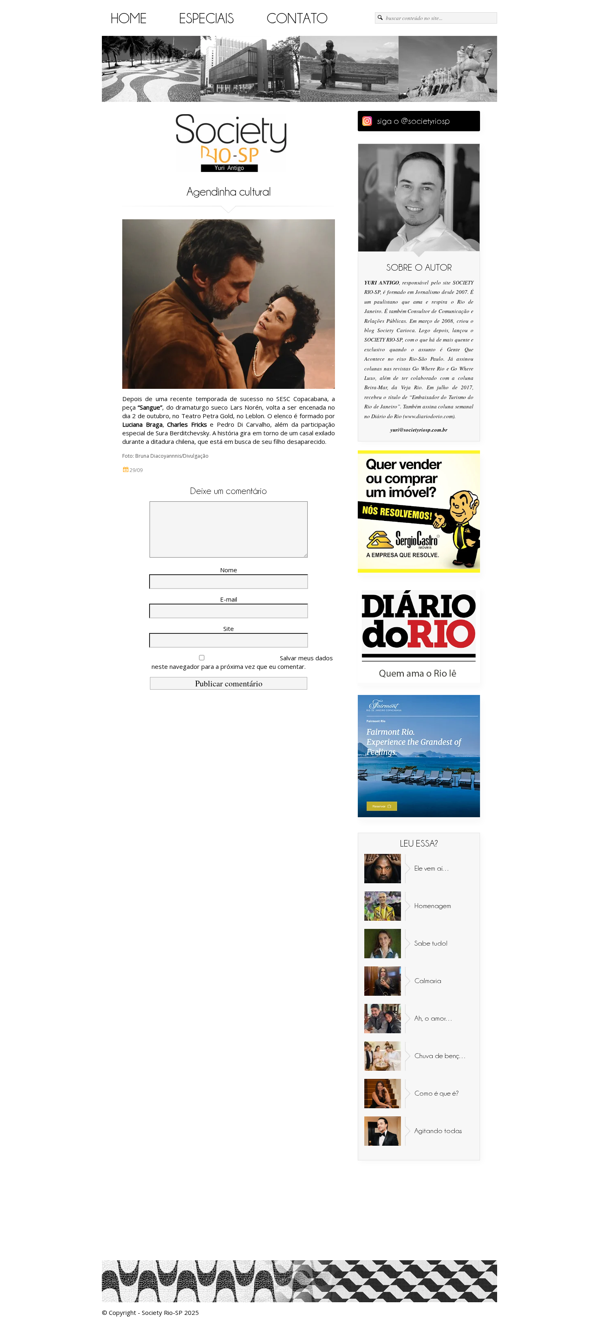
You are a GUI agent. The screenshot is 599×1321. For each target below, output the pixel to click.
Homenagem (432, 905)
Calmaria (427, 980)
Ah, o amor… (433, 1018)
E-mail (228, 599)
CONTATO (297, 18)
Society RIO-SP (231, 143)
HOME (129, 18)
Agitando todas (438, 1130)
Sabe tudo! (430, 943)
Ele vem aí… (432, 868)
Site (228, 628)
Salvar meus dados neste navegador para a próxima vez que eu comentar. (242, 662)
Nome (228, 570)
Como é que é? (436, 1093)
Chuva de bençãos (442, 1055)
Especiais (206, 18)
